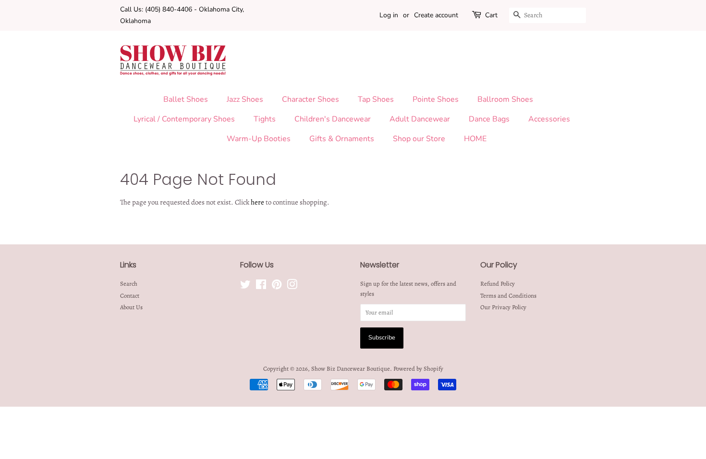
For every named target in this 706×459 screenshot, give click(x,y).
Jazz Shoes (245, 99)
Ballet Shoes (185, 99)
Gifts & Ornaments (341, 138)
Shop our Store (419, 138)
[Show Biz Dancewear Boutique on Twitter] (245, 286)
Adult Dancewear (420, 119)
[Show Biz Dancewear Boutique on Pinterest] (276, 286)
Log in (388, 15)
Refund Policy (497, 283)
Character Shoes (310, 99)
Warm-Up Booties (259, 138)
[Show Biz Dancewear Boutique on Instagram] (292, 286)
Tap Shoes (376, 99)
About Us (131, 307)
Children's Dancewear (332, 119)
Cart (491, 15)
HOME (475, 138)
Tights (265, 119)
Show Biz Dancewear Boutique (350, 368)
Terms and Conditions (508, 295)
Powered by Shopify (418, 368)
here (257, 202)
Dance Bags (489, 119)
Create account (436, 15)
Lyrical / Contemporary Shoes (184, 119)
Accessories (549, 119)
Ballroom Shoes (505, 99)
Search (128, 283)
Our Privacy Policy (503, 307)
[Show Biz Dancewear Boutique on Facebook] (261, 286)
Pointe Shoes (436, 99)
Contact (129, 295)
